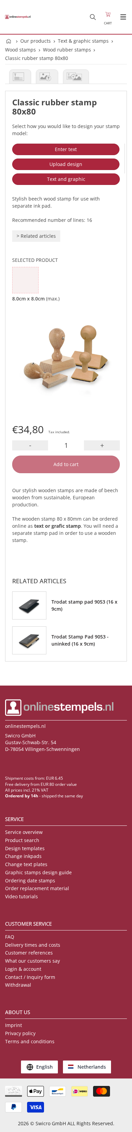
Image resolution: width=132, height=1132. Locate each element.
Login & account (23, 969)
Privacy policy (20, 1033)
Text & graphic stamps (83, 41)
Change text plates (26, 864)
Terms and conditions (29, 1041)
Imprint (13, 1025)
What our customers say (32, 961)
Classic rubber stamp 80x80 (36, 58)
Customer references (29, 952)
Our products (35, 41)
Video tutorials (21, 896)
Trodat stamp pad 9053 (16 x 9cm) (84, 605)
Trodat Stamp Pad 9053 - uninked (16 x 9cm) (80, 640)
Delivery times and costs (32, 945)
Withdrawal (18, 985)
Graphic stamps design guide (38, 872)
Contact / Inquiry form (30, 977)
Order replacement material (37, 888)
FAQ (9, 937)
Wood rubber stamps (67, 49)
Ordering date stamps (30, 880)
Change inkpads (23, 856)
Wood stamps (20, 49)
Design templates (25, 848)
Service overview (24, 832)
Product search (22, 840)
